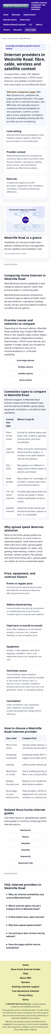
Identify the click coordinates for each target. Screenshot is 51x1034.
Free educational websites (25, 991)
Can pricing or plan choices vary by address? (25, 935)
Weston (25, 837)
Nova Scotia (25, 20)
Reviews (25, 982)
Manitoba (16, 14)
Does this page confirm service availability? (23, 946)
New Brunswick (10, 20)
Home (5, 14)
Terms (25, 999)
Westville (25, 850)
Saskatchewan (29, 14)
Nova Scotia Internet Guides (25, 969)
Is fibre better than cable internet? (26, 917)
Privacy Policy (25, 995)
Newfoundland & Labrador (14, 24)
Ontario (6, 30)
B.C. (30, 24)
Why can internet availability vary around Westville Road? (25, 896)
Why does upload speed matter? (25, 925)
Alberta (39, 24)
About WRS (25, 977)
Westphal (25, 843)
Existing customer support (25, 986)
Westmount (25, 830)
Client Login (31, 30)
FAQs (25, 973)
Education (17, 30)
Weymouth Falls (25, 863)
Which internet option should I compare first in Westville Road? (23, 907)
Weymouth (26, 856)
